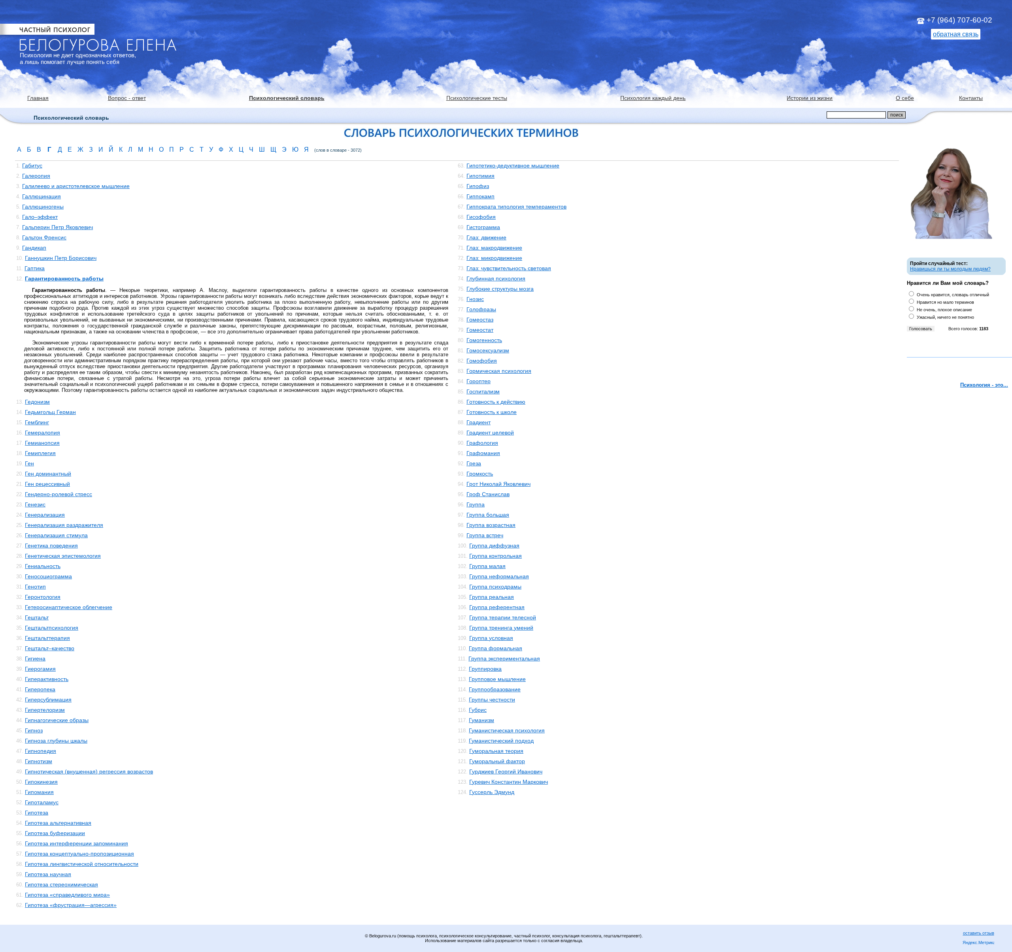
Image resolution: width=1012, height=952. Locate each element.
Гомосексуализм (487, 350)
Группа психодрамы (495, 586)
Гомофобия (481, 360)
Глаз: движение (486, 237)
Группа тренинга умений (501, 628)
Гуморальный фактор (497, 761)
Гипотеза (36, 812)
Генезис (35, 504)
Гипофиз (477, 186)
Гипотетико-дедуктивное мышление (512, 165)
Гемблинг (37, 422)
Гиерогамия (40, 669)
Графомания (483, 453)
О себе (905, 98)
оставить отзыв (978, 933)
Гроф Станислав (488, 494)
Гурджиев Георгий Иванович (505, 771)
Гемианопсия (42, 443)
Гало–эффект (40, 217)
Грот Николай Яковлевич (498, 484)
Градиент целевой (490, 432)
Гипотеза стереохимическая (61, 884)
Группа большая (487, 515)
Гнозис (475, 299)
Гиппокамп (480, 196)
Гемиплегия (40, 453)
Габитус (32, 165)
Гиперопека (40, 689)
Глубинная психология (495, 278)
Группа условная (491, 638)
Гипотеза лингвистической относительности (81, 864)
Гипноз (34, 730)
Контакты (971, 98)
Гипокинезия (41, 782)
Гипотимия (480, 176)
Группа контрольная (495, 556)
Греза (473, 463)
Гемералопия (42, 432)
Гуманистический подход (501, 741)
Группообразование (495, 689)
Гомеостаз (479, 319)
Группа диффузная (494, 545)
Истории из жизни (810, 98)
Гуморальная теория (496, 751)
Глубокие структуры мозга (500, 289)
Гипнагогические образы (57, 720)
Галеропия (36, 176)
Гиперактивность (46, 679)
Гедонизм (37, 402)
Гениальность (42, 566)
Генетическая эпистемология (63, 556)
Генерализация (45, 515)
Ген (29, 463)
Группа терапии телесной (502, 617)
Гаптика (35, 268)
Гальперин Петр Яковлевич (57, 227)
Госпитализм (483, 391)
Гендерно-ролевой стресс (58, 494)
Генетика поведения (51, 545)
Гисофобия (481, 217)
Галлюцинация (41, 196)
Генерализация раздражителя (64, 525)
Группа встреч (484, 535)
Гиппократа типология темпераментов (516, 206)
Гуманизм (481, 720)
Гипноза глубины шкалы (56, 741)
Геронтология (42, 597)
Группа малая (487, 566)
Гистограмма (483, 227)
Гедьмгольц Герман (50, 412)
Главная (38, 98)
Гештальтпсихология (51, 628)
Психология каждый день (652, 98)
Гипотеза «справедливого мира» (67, 895)
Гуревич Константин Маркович (508, 782)
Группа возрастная (490, 525)
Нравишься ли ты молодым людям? (950, 269)
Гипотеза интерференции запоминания (76, 843)
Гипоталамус (42, 802)
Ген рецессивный (47, 484)
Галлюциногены (43, 206)
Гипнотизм (38, 761)
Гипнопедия (40, 751)
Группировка (485, 669)
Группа (475, 504)
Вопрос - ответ (127, 98)
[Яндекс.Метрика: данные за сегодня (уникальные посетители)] (978, 943)
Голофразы (481, 309)
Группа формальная (495, 648)
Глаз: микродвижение (494, 258)
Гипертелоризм (45, 710)
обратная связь (955, 34)
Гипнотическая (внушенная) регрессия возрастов (89, 771)
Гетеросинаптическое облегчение (68, 607)
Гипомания (39, 792)
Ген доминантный (48, 473)
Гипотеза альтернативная (58, 823)
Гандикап (34, 248)
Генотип (35, 586)
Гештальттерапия (47, 638)
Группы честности (492, 699)
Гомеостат (479, 330)
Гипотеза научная (48, 874)
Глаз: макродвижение (494, 248)
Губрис (478, 710)
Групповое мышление (497, 679)
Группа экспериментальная (504, 658)
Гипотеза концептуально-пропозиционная (79, 853)
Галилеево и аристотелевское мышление (76, 186)
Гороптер (478, 381)
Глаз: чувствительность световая (508, 268)
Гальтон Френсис (44, 237)
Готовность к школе (491, 412)
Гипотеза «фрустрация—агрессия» (71, 905)
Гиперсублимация (48, 699)
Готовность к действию (495, 402)
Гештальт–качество (49, 648)
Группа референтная (497, 607)
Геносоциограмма (48, 576)
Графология (482, 443)
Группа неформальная (499, 576)
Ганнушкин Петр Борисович (60, 258)
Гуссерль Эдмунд (491, 792)
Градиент (478, 422)
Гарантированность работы (64, 278)
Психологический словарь (287, 98)
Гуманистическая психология (507, 730)
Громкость (479, 473)
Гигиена (35, 658)
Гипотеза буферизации (55, 833)
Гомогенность (484, 340)
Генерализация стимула (56, 535)
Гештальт (37, 617)
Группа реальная (491, 597)
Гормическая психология (498, 371)
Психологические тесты (476, 98)
